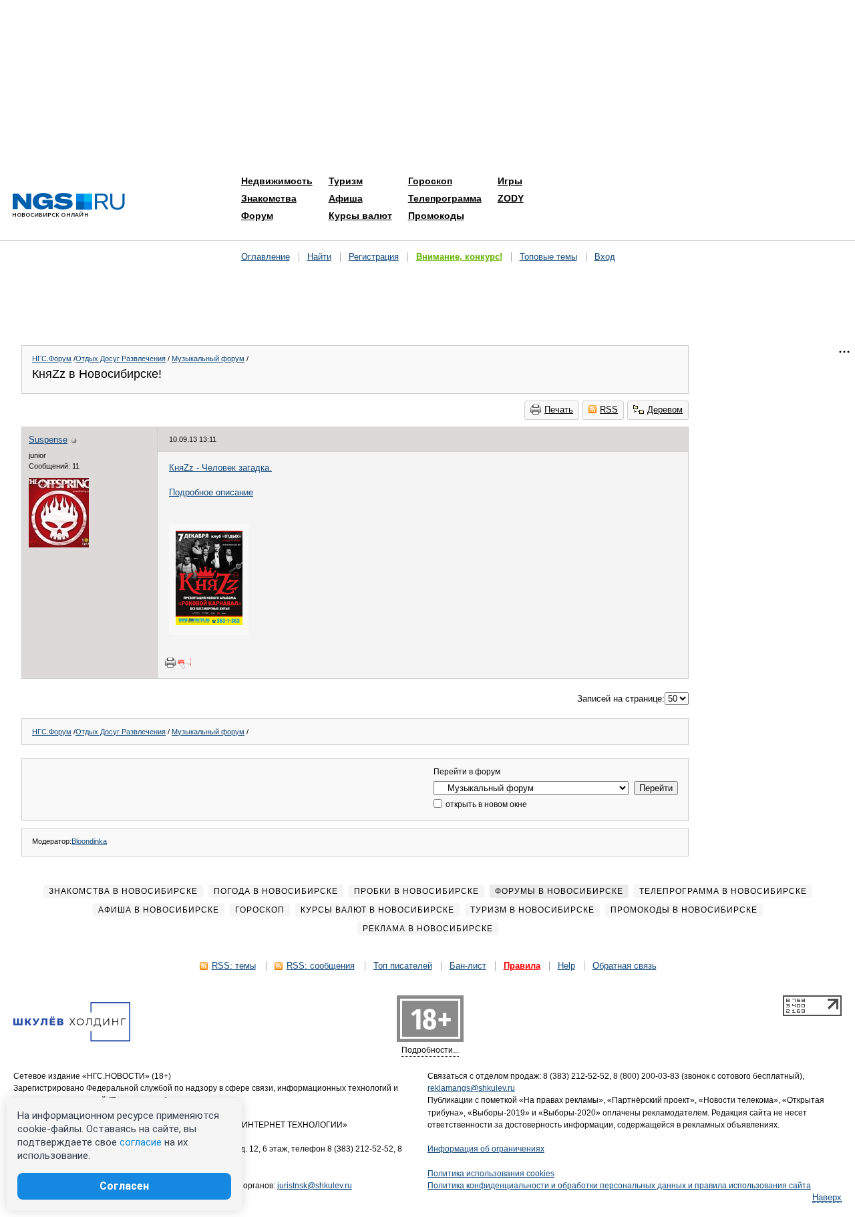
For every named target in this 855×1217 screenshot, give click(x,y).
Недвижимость (277, 181)
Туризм (346, 181)
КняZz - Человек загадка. (220, 468)
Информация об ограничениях (486, 1149)
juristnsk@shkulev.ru (314, 1185)
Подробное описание (211, 492)
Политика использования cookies (491, 1173)
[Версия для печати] (170, 662)
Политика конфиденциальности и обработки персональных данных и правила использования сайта (619, 1185)
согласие (141, 1142)
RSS (609, 410)
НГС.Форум (51, 358)
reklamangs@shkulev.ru (471, 1088)
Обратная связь (624, 966)
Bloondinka (89, 841)
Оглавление (265, 257)
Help (566, 966)
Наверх (827, 1197)
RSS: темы (234, 966)
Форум (257, 215)
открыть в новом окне (485, 804)
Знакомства (269, 198)
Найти (319, 257)
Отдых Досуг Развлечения (120, 358)
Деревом (665, 410)
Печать (558, 410)
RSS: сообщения (321, 966)
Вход (604, 257)
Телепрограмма (445, 198)
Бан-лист (468, 966)
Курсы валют (360, 215)
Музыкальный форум (208, 358)
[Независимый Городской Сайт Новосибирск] (69, 206)
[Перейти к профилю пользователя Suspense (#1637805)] (59, 544)
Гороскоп (430, 181)
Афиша (346, 198)
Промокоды (436, 215)
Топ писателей (402, 966)
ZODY (511, 198)
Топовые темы (548, 257)
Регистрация (374, 257)
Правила (522, 966)
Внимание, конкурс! (459, 257)
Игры (510, 181)
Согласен (124, 1186)
